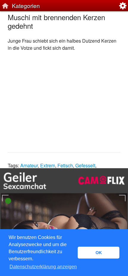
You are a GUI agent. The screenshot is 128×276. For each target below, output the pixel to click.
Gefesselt (85, 165)
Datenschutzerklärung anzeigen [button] (43, 266)
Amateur (29, 165)
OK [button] (99, 252)
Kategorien (26, 5)
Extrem (47, 165)
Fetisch (65, 165)
